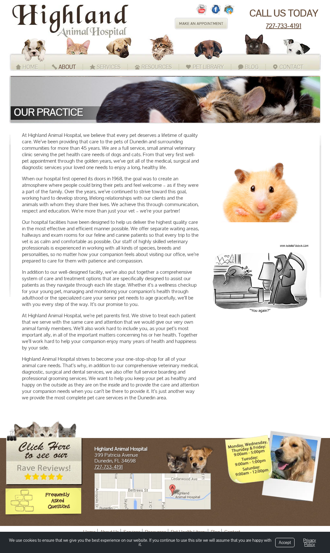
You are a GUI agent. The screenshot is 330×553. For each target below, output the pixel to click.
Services (109, 67)
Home (30, 67)
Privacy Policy (309, 542)
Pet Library (208, 67)
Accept (285, 542)
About (67, 67)
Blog (251, 67)
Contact (291, 67)
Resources (156, 67)
